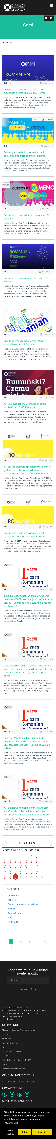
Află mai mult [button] (11, 1123)
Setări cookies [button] (10, 1132)
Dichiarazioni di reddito (12, 1051)
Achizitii (5, 1056)
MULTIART (13, 922)
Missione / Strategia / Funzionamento (18, 1030)
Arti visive (13, 900)
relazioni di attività (10, 1043)
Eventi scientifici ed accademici (23, 904)
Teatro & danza (15, 913)
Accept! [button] (42, 1132)
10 (44, 941)
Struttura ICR (7, 1039)
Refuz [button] (24, 1132)
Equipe (5, 1034)
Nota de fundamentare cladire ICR (16, 1060)
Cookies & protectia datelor (13, 1069)
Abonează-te (28, 989)
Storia (4, 1047)
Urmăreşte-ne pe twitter (20, 1082)
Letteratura (14, 895)
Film (10, 918)
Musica (11, 909)
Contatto (5, 1064)
